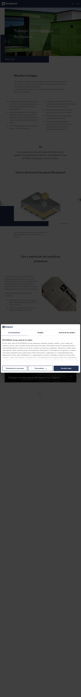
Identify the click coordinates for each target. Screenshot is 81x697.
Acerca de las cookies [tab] (67, 333)
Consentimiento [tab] (14, 333)
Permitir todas (66, 368)
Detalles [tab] (41, 333)
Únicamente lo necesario (15, 368)
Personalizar (39, 368)
